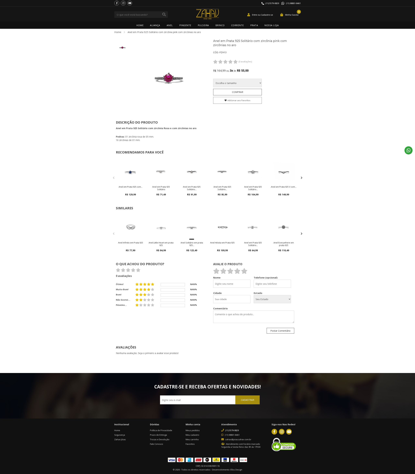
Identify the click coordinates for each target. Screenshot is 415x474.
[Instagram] (123, 3)
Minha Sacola (291, 14)
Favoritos (190, 443)
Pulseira (203, 25)
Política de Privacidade (161, 430)
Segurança (119, 434)
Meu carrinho (192, 439)
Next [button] (301, 177)
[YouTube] (129, 3)
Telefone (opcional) (266, 277)
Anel (170, 25)
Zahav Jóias (120, 439)
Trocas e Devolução (159, 439)
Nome (216, 277)
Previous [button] (113, 177)
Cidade (217, 293)
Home (139, 25)
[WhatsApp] (408, 150)
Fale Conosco (156, 443)
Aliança (155, 25)
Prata (254, 25)
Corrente (237, 25)
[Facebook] (116, 3)
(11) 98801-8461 (293, 3)
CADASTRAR (247, 399)
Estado (258, 293)
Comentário (220, 308)
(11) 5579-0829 (272, 3)
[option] (122, 47)
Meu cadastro (192, 434)
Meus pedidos (193, 430)
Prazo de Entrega (158, 434)
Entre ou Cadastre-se (262, 14)
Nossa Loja (271, 25)
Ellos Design (236, 469)
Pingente (185, 25)
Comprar (237, 92)
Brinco (220, 25)
